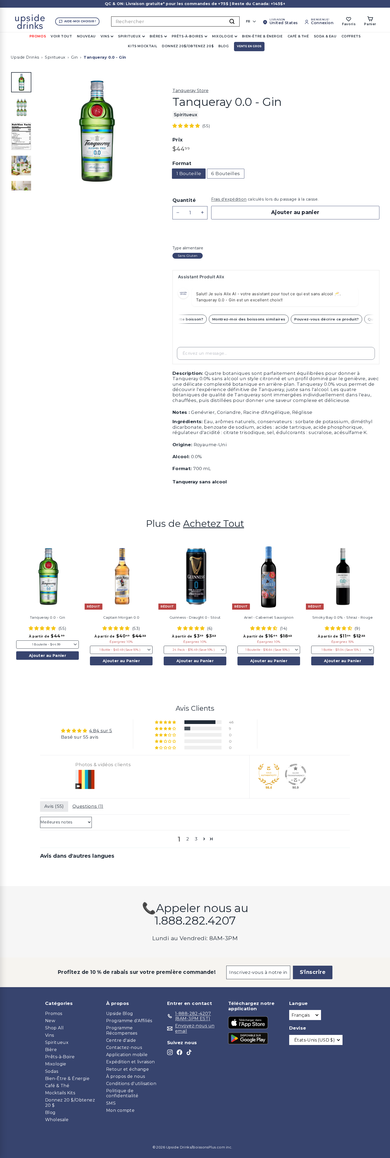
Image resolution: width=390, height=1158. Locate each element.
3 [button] (196, 839)
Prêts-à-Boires (187, 36)
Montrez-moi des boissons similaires (256, 319)
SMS (111, 1103)
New (50, 1020)
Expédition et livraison (130, 1061)
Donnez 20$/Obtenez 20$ (188, 46)
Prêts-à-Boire (60, 1056)
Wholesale (57, 1119)
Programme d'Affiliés (129, 1020)
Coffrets (351, 36)
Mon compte (120, 1110)
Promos (37, 36)
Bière (51, 1049)
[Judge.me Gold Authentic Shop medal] (268, 774)
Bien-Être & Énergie (262, 36)
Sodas (51, 1071)
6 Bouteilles (225, 173)
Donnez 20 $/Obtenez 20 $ (70, 1103)
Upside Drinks (25, 57)
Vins (105, 36)
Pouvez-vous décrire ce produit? (334, 319)
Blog (223, 46)
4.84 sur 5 (100, 730)
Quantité (184, 200)
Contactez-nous (124, 1047)
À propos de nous (125, 1076)
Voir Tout (61, 36)
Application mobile (127, 1054)
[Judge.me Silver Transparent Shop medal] (295, 774)
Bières (156, 36)
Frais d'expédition (229, 199)
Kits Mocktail (142, 46)
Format (182, 163)
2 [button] (187, 839)
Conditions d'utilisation (131, 1083)
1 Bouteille (188, 173)
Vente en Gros (249, 46)
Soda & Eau (325, 36)
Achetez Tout (213, 523)
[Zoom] (95, 131)
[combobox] (175, 21)
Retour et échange (127, 1069)
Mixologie (222, 36)
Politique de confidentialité (122, 1093)
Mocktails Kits (60, 1092)
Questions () (87, 806)
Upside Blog (119, 1013)
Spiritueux (129, 36)
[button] (186, 125)
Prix (177, 140)
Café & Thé (298, 36)
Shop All (54, 1027)
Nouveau (86, 36)
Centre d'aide (121, 1040)
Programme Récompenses (121, 1030)
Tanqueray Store (190, 90)
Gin (74, 57)
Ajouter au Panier (47, 655)
